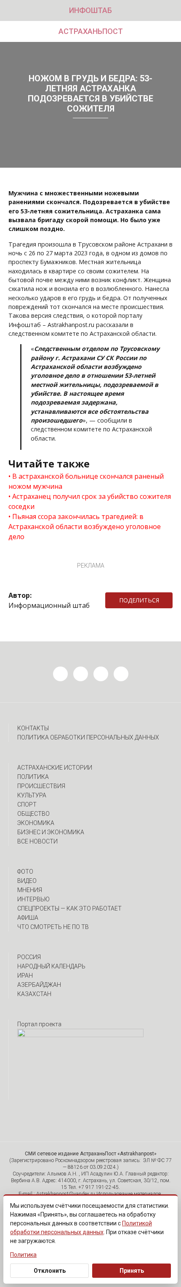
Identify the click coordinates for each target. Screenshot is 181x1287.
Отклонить (50, 1270)
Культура (31, 795)
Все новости (37, 841)
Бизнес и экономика (50, 832)
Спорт (27, 804)
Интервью (33, 899)
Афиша (27, 917)
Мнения (29, 890)
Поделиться (139, 600)
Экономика (35, 823)
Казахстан (34, 994)
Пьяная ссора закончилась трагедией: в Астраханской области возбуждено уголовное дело (84, 526)
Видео (27, 880)
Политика (33, 776)
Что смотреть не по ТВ (53, 927)
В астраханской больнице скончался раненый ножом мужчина (86, 481)
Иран (25, 975)
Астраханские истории (54, 767)
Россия (29, 957)
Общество (33, 813)
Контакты (33, 728)
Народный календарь (51, 966)
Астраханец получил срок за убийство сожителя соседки (89, 501)
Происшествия (41, 786)
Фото (25, 871)
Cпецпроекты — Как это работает (69, 908)
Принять (132, 1270)
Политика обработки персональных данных (88, 737)
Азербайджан (39, 984)
